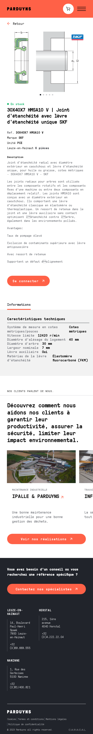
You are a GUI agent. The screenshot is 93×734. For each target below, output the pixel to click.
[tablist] (46, 305)
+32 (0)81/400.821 (20, 685)
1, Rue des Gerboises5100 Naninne (19, 672)
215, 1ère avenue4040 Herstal (51, 622)
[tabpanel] (46, 343)
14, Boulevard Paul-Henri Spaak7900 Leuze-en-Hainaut (20, 630)
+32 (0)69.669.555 (20, 646)
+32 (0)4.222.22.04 (53, 635)
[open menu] (81, 9)
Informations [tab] (19, 304)
